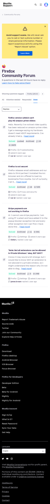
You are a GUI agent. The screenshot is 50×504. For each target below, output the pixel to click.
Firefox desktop (9, 356)
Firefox (14, 150)
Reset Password (9, 424)
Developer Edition (10, 383)
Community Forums (12, 15)
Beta (4, 387)
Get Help (6, 432)
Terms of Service (10, 487)
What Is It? (7, 419)
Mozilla (8, 304)
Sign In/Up (7, 415)
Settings (23, 237)
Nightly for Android (11, 400)
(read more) (29, 136)
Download (7, 351)
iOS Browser (8, 364)
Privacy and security (28, 192)
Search (36, 5)
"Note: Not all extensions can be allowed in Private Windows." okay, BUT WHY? (27, 251)
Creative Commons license (31, 477)
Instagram (12, 459)
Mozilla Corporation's (17, 464)
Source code (8, 324)
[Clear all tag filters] (42, 94)
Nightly (5, 396)
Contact (6, 500)
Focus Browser (9, 369)
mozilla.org (7, 483)
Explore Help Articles (12, 337)
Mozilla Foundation (15, 467)
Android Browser (10, 360)
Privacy (5, 491)
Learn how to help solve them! (16, 83)
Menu (41, 5)
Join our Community (11, 332)
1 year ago (27, 156)
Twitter (5, 328)
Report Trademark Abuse (13, 319)
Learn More (25, 53)
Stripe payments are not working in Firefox (18, 210)
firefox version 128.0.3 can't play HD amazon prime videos (21, 119)
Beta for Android (10, 392)
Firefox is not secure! (18, 166)
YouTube (7, 459)
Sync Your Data (9, 428)
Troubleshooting (26, 150)
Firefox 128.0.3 (32, 94)
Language (6, 447)
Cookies (6, 496)
